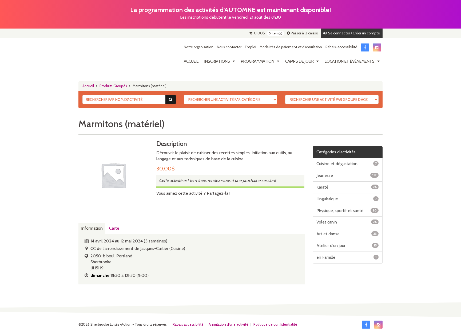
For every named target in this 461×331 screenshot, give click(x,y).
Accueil (191, 61)
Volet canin (346, 222)
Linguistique (346, 198)
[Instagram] (377, 47)
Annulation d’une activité (228, 324)
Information (92, 228)
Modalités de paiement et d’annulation (291, 47)
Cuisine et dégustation (346, 163)
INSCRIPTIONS (217, 61)
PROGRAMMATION (257, 61)
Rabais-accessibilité (341, 47)
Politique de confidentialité (275, 324)
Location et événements (350, 61)
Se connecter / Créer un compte (353, 33)
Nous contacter (229, 47)
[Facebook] (365, 47)
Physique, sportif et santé (346, 210)
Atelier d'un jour (346, 245)
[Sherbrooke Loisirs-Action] (103, 55)
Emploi (250, 47)
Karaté (346, 187)
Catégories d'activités (336, 151)
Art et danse (346, 233)
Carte (114, 228)
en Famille (346, 257)
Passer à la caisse (304, 33)
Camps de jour (299, 61)
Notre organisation (198, 47)
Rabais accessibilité (188, 324)
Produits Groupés (113, 86)
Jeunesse (346, 175)
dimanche (99, 275)
